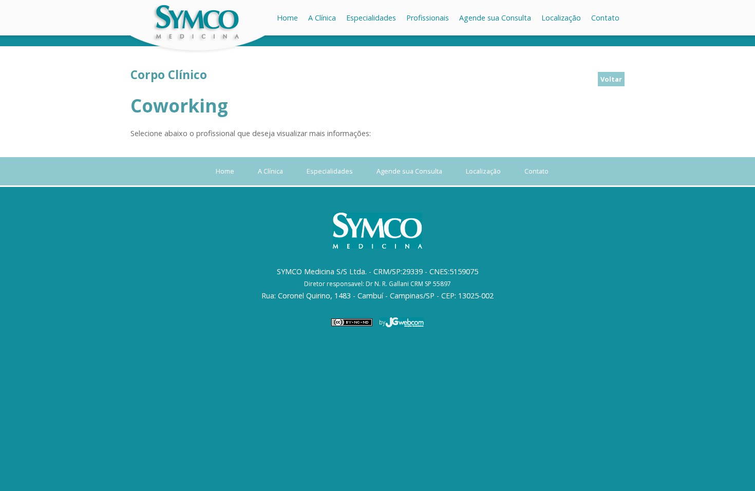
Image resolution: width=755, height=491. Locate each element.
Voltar (611, 79)
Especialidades (371, 18)
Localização (561, 18)
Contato (605, 18)
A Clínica (322, 18)
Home (287, 18)
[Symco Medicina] (197, 53)
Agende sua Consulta (495, 18)
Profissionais (427, 18)
